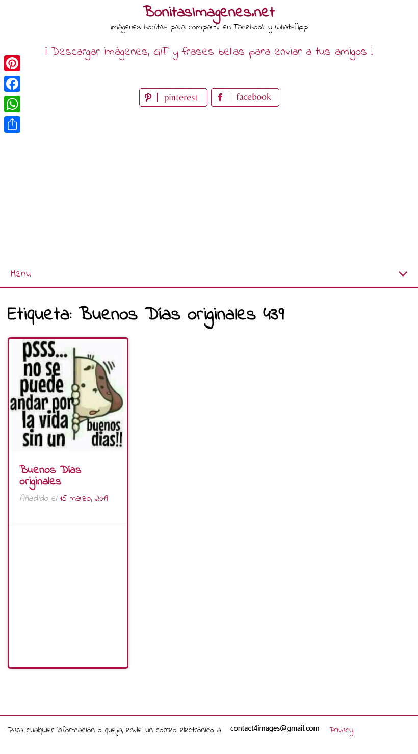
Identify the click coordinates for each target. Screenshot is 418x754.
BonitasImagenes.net (209, 13)
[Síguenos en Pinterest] (175, 104)
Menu (20, 274)
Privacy (341, 730)
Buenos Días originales (50, 476)
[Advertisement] (209, 185)
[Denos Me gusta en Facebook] (245, 104)
